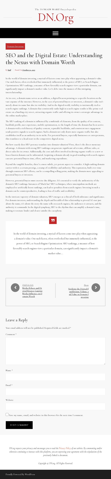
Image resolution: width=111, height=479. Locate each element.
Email (9, 385)
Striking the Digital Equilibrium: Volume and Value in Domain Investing (78, 293)
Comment (11, 334)
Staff (9, 70)
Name (9, 370)
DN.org (55, 17)
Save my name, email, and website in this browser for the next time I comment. (46, 415)
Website (9, 400)
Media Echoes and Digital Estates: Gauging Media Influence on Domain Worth (32, 292)
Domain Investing (15, 46)
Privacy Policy (65, 448)
